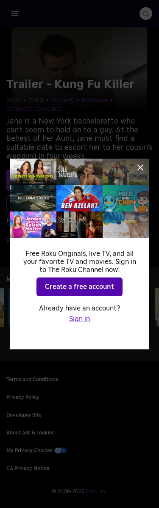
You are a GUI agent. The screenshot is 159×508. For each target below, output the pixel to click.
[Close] (140, 167)
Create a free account (79, 286)
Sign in (79, 319)
